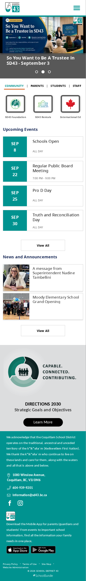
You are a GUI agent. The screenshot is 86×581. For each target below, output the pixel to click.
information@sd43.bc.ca (30, 495)
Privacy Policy (10, 564)
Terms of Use (29, 564)
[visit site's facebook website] (9, 504)
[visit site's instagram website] (20, 504)
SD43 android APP (43, 550)
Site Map (46, 564)
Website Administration (16, 567)
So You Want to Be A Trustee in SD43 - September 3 (41, 60)
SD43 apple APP (17, 550)
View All (43, 245)
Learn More (43, 422)
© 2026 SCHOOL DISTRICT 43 (43, 570)
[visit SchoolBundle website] (43, 575)
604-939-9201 (23, 488)
